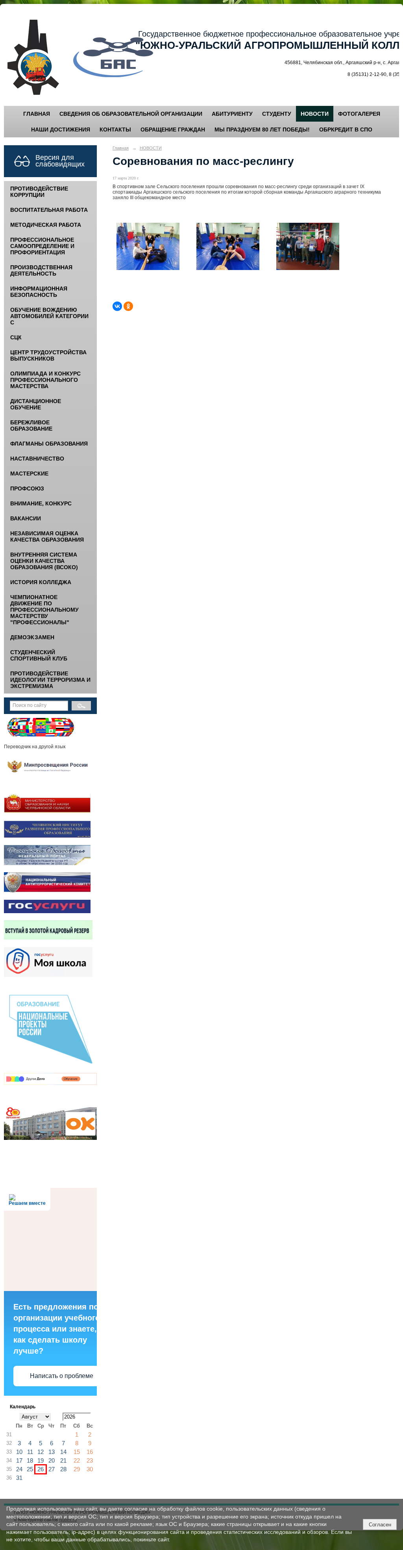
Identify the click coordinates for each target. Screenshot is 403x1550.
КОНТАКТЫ (115, 129)
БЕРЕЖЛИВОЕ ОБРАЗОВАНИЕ (31, 425)
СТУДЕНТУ (276, 114)
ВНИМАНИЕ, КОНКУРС (41, 503)
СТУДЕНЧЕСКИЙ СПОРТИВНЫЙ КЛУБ (38, 655)
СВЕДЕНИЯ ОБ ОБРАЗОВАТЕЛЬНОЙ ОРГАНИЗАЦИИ (130, 114)
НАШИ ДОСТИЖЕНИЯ (60, 129)
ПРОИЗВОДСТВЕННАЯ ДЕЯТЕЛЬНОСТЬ (41, 270)
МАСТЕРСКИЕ (29, 473)
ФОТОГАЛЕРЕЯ (359, 114)
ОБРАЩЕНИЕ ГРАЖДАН (172, 129)
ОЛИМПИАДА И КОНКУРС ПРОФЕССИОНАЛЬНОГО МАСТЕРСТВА (45, 379)
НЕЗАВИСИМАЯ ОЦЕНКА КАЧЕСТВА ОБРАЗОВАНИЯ (47, 536)
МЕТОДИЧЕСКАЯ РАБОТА (45, 225)
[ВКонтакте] (117, 306)
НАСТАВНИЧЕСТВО (37, 458)
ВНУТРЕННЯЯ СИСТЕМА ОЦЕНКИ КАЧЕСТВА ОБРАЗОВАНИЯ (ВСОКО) (44, 560)
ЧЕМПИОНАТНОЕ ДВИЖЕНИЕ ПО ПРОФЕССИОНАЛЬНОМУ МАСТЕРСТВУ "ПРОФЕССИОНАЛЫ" (44, 609)
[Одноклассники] (128, 306)
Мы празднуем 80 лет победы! (262, 129)
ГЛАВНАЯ (36, 114)
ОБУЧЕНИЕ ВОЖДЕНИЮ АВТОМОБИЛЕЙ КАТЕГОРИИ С (49, 316)
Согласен (380, 1525)
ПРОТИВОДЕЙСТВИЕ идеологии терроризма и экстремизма (50, 679)
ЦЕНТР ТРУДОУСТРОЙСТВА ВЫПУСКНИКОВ (48, 355)
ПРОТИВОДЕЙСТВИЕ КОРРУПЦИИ (39, 191)
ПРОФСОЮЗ (27, 488)
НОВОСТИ (315, 114)
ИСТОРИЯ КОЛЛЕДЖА (40, 582)
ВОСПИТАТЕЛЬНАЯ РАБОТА (49, 210)
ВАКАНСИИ (25, 518)
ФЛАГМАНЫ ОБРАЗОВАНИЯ (49, 443)
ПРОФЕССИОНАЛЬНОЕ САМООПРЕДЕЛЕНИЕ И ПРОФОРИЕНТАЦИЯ (42, 246)
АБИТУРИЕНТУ (232, 114)
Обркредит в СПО (345, 129)
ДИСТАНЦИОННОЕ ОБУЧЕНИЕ (35, 404)
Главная (121, 148)
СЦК (16, 337)
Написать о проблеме (61, 1375)
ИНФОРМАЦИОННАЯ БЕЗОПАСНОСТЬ (38, 291)
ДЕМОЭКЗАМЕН (32, 637)
